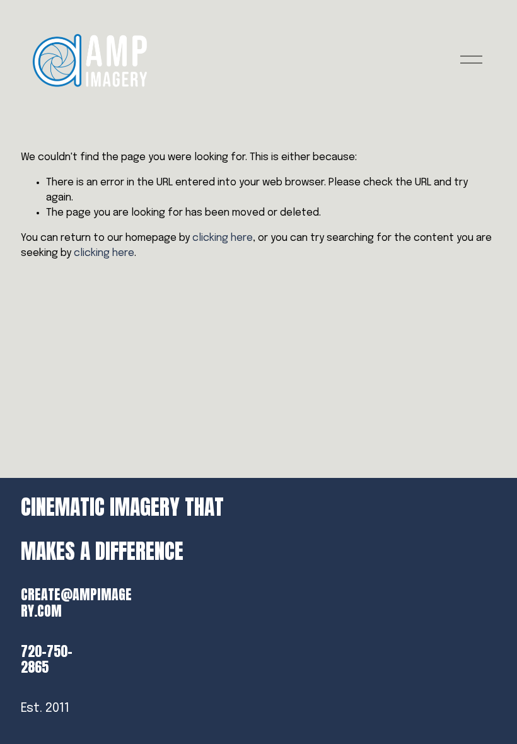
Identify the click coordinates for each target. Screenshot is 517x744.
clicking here (222, 238)
